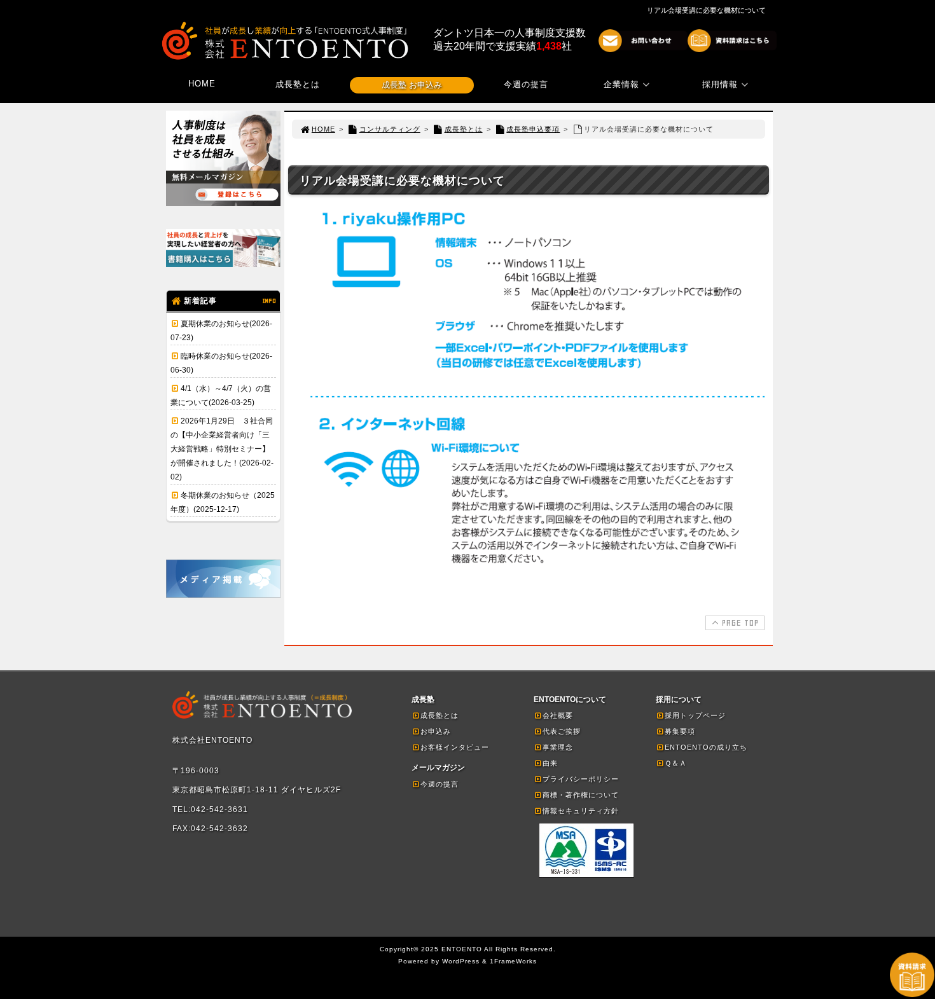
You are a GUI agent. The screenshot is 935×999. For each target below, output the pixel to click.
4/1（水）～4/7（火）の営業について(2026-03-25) (220, 395)
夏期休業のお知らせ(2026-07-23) (221, 330)
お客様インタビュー (454, 747)
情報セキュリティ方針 (581, 811)
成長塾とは (297, 84)
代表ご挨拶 (562, 731)
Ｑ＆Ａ (676, 763)
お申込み (435, 731)
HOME (202, 83)
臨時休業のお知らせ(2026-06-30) (221, 363)
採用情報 (720, 84)
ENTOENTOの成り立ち (706, 747)
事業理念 (558, 747)
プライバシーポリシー (581, 779)
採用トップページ (695, 715)
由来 (550, 763)
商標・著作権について (581, 795)
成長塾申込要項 (533, 129)
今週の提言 (526, 84)
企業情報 (621, 84)
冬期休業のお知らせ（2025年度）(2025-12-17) (222, 502)
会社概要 (558, 715)
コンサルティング (389, 129)
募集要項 (680, 731)
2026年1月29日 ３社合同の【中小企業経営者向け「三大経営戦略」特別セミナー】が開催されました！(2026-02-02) (222, 449)
